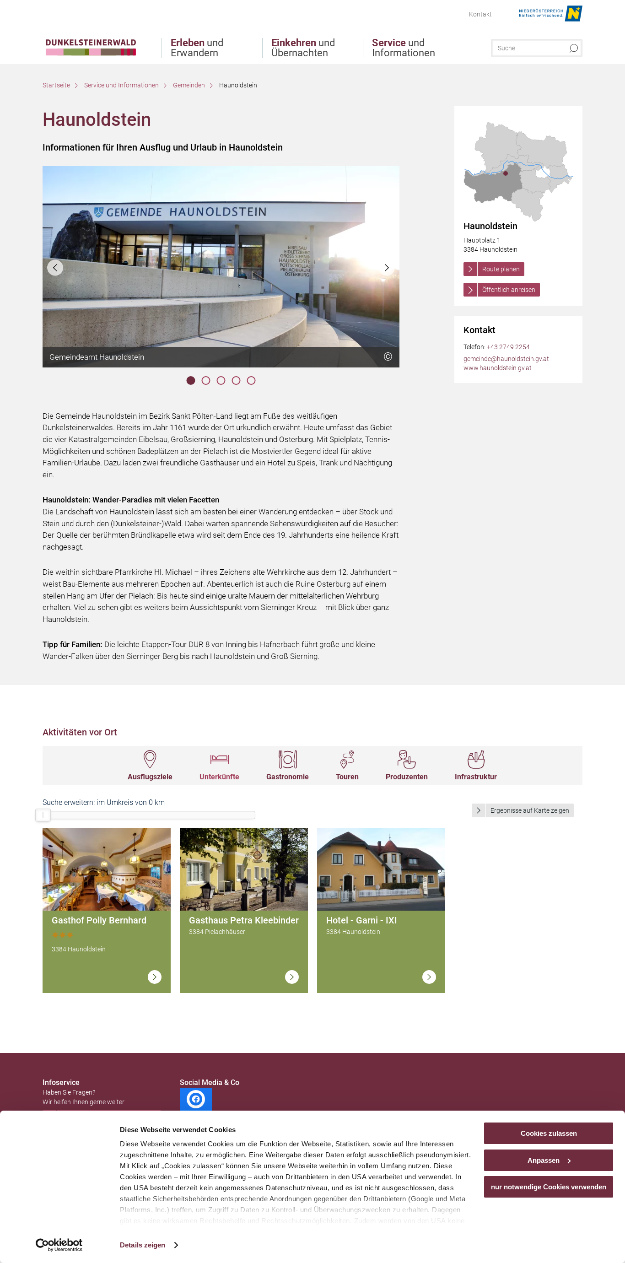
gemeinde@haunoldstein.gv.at (506, 358)
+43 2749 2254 (508, 347)
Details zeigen (142, 1245)
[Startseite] (91, 33)
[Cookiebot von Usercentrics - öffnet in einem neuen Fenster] (59, 1245)
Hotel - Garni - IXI (361, 920)
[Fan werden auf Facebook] (196, 1099)
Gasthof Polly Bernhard (99, 920)
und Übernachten (303, 48)
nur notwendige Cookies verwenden (548, 1187)
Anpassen (544, 1160)
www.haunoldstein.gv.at (497, 368)
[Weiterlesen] (155, 977)
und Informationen (403, 48)
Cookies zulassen (549, 1133)
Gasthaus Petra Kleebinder (244, 920)
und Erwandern (197, 48)
